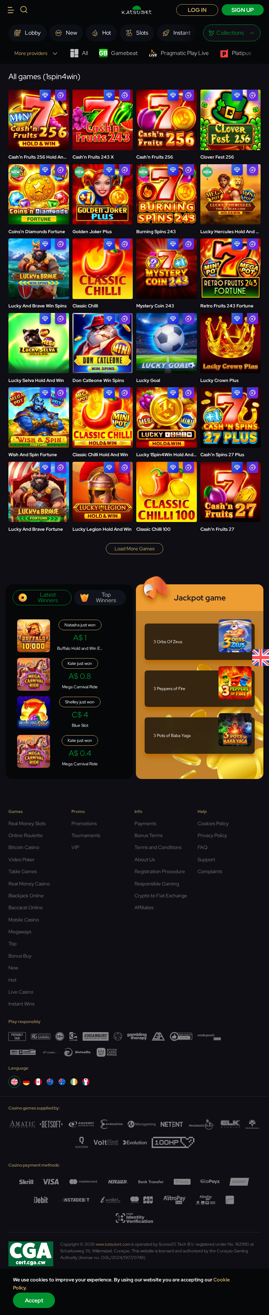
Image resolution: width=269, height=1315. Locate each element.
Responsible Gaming (156, 884)
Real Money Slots (27, 823)
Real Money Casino (29, 884)
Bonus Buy (20, 956)
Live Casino (20, 992)
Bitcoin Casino (23, 847)
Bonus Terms (148, 835)
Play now (38, 103)
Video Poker (21, 859)
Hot (12, 980)
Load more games (134, 548)
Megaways (19, 931)
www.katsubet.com (113, 1244)
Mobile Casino (23, 920)
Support (206, 859)
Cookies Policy (213, 823)
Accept (34, 1300)
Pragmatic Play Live (185, 53)
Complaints (210, 871)
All (85, 53)
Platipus (241, 53)
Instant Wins (21, 1004)
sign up (243, 10)
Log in (197, 10)
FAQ (202, 847)
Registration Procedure (159, 871)
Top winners (106, 597)
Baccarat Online (25, 907)
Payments (145, 823)
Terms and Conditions (157, 847)
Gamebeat (124, 53)
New (13, 968)
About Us (144, 859)
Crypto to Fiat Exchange (160, 895)
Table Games (22, 871)
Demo (39, 123)
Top (12, 943)
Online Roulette (25, 835)
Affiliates (143, 907)
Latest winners (48, 597)
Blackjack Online (26, 895)
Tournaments (85, 835)
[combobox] (232, 33)
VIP (75, 847)
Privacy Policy (212, 835)
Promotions (84, 823)
